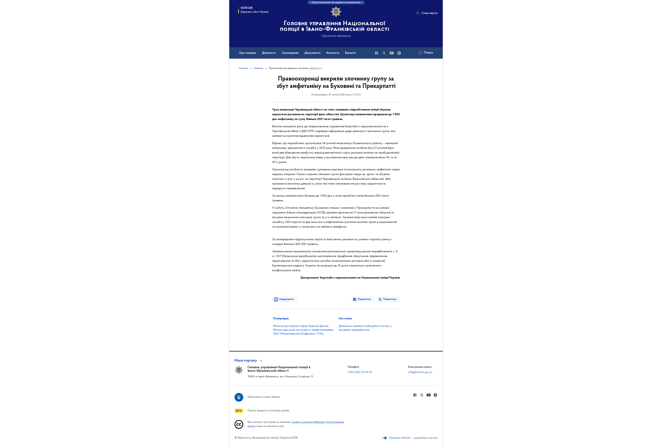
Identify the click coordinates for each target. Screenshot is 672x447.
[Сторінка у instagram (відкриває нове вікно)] (399, 53)
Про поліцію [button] (247, 53)
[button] (248, 361)
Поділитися (364, 299)
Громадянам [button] (290, 53)
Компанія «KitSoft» (400, 437)
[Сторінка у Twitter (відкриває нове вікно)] (384, 53)
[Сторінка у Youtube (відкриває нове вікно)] (392, 53)
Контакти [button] (332, 53)
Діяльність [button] (269, 53)
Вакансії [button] (350, 53)
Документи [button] (312, 53)
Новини (258, 68)
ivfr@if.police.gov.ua (420, 372)
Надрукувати (286, 299)
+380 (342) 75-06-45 (359, 372)
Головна (243, 68)
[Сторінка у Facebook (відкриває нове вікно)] (376, 53)
